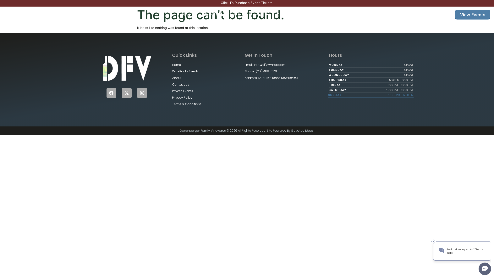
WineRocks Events (222, 14)
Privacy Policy (182, 97)
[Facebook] (111, 93)
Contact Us (348, 14)
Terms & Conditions (186, 104)
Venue (256, 14)
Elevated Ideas (302, 130)
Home (188, 14)
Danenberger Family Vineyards (46, 14)
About (322, 14)
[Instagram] (142, 93)
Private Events (292, 14)
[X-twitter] (127, 93)
